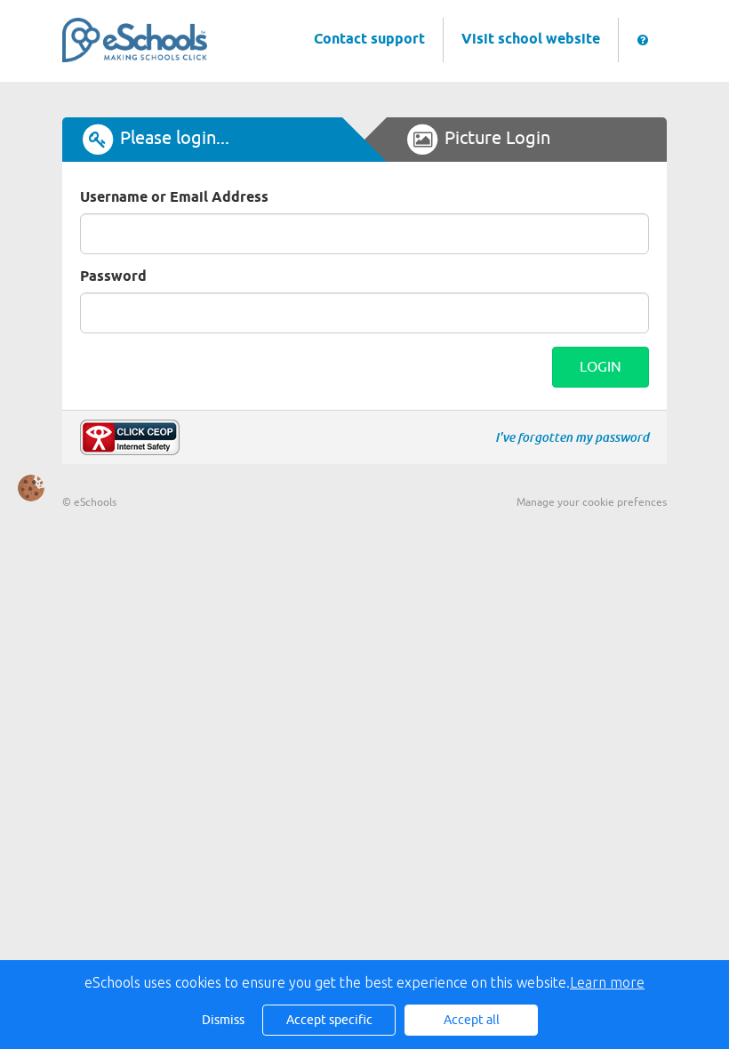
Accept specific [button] (329, 1020)
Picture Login (497, 138)
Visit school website (530, 39)
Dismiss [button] (223, 1020)
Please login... (174, 138)
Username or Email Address (174, 197)
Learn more (607, 982)
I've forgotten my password (572, 437)
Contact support (369, 39)
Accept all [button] (472, 1020)
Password (113, 277)
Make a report (130, 437)
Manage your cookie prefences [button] (592, 502)
